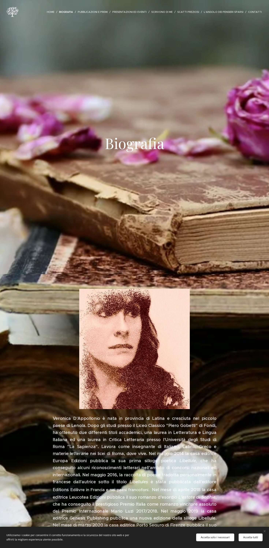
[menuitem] (51, 12)
